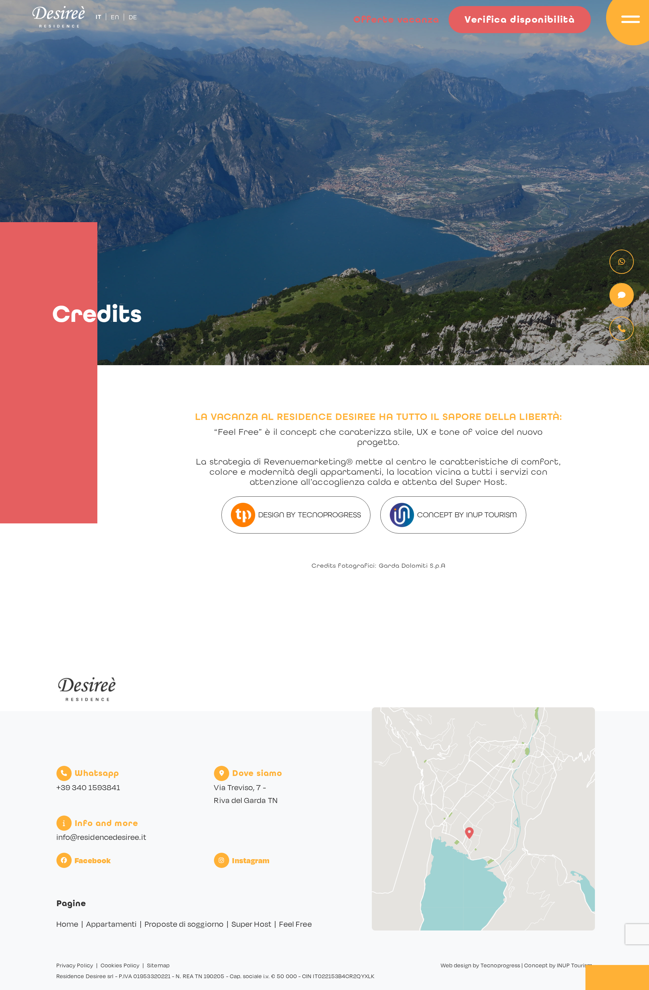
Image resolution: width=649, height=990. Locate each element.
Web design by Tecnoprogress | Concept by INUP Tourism (517, 965)
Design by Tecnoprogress (309, 514)
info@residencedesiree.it (101, 837)
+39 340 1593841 (88, 787)
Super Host (251, 923)
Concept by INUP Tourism (467, 514)
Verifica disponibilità (519, 19)
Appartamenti (111, 923)
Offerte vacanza (396, 19)
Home (67, 923)
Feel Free (295, 923)
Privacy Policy (74, 965)
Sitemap (158, 965)
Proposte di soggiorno (184, 923)
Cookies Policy (120, 965)
